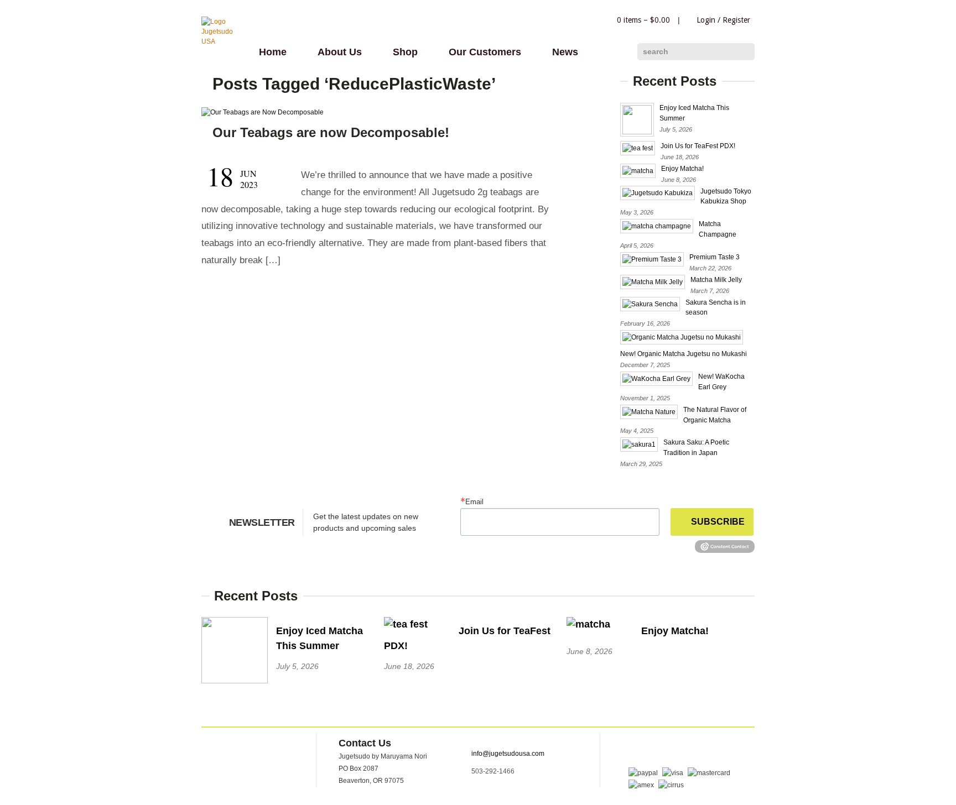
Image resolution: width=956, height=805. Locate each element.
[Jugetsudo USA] (223, 41)
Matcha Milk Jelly (716, 280)
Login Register (723, 19)
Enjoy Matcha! (682, 168)
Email (474, 501)
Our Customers (485, 52)
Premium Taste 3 (714, 257)
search (655, 51)
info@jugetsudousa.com (507, 753)
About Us (340, 52)
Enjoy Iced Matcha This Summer (319, 638)
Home (273, 52)
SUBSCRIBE (718, 521)
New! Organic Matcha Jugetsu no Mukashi (683, 354)
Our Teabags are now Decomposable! (330, 132)
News (565, 52)
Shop (405, 52)
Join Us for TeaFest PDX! (698, 146)
